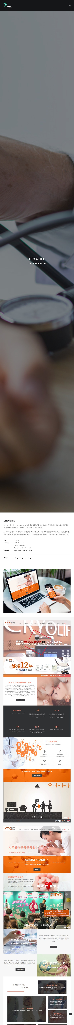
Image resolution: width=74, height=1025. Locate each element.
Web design (34, 263)
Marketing (42, 263)
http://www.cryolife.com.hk (23, 550)
